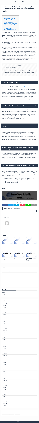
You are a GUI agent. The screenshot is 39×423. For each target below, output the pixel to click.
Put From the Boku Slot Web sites (9, 18)
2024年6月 (4, 312)
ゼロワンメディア (19, 1)
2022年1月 (4, 378)
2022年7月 (4, 364)
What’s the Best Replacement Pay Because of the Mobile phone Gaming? (17, 70)
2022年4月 (4, 371)
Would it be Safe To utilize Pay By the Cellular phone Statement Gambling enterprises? (10, 26)
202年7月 (4, 405)
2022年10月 (5, 357)
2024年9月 (4, 305)
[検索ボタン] (37, 1)
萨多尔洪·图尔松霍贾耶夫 (7, 227)
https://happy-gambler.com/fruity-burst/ (28, 86)
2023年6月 (4, 339)
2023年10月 (5, 330)
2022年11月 (5, 355)
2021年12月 (5, 380)
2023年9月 (4, 332)
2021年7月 (4, 389)
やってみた (8, 414)
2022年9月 (4, 360)
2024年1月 (4, 323)
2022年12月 (5, 353)
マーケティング (17, 414)
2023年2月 (4, 348)
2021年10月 (5, 385)
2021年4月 (4, 394)
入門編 (4, 11)
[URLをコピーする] (34, 205)
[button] (5, 205)
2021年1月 (4, 396)
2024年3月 (4, 319)
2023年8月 (4, 335)
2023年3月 (4, 346)
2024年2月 (4, 321)
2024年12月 (5, 303)
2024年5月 (4, 314)
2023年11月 (5, 328)
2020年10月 (5, 403)
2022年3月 (4, 373)
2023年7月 (4, 337)
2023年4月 (4, 344)
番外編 (4, 294)
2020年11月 (5, 401)
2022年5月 (4, 369)
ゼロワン (13, 414)
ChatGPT (3, 414)
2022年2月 (4, 376)
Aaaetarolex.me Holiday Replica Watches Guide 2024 (11, 271)
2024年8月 (4, 307)
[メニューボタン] (1, 1)
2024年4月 (4, 316)
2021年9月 (4, 387)
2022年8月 (4, 362)
